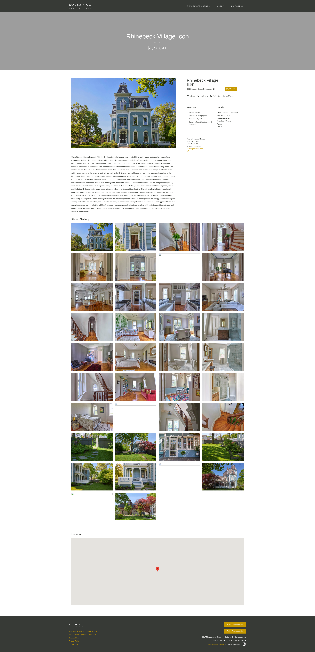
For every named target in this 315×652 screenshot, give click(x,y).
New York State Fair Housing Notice (83, 631)
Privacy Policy (74, 641)
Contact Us (237, 6)
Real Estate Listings (198, 6)
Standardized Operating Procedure (82, 635)
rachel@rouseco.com (195, 149)
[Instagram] (188, 151)
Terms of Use (74, 638)
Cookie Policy (74, 644)
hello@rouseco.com (216, 644)
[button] (74, 113)
